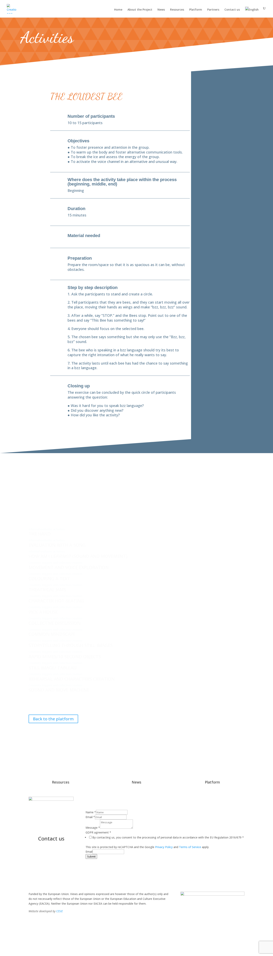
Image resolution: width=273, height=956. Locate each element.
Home (118, 9)
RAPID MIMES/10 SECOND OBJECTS (65, 656)
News (161, 9)
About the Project (140, 9)
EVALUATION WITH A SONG (57, 545)
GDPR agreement (98, 832)
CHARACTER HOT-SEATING (56, 601)
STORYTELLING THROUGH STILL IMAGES (71, 645)
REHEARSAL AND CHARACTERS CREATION (72, 679)
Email (90, 817)
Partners (213, 9)
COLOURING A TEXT (49, 578)
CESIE (59, 911)
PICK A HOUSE (43, 612)
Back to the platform (53, 719)
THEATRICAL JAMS (47, 589)
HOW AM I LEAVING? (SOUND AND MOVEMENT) (78, 556)
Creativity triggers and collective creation (55, 562)
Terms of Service (190, 847)
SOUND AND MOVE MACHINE (59, 690)
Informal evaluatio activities (47, 529)
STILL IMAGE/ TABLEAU (53, 668)
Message (93, 827)
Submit (91, 856)
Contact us (232, 9)
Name (91, 812)
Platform (195, 9)
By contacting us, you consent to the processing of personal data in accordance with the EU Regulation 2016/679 (168, 837)
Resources (177, 9)
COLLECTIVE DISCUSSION (55, 623)
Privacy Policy (164, 847)
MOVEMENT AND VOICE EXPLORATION (69, 567)
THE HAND (40, 534)
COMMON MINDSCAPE (52, 634)
